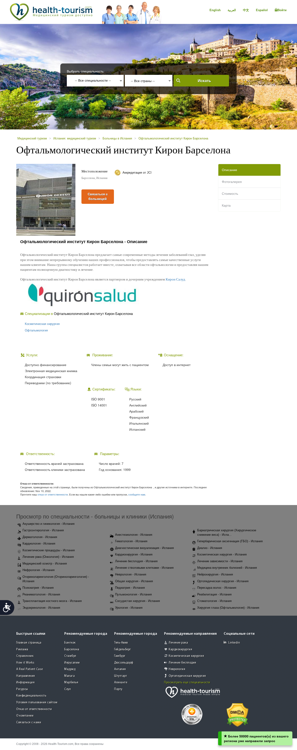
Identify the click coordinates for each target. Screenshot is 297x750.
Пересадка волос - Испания (216, 587)
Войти (282, 10)
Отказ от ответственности (34, 709)
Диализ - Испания (209, 548)
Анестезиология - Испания (133, 534)
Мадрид (69, 669)
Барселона (71, 649)
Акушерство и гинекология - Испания (48, 523)
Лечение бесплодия (182, 662)
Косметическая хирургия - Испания (222, 554)
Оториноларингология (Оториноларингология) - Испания (56, 579)
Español (262, 10)
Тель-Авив (121, 642)
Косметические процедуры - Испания (49, 550)
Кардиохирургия (180, 649)
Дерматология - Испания (40, 537)
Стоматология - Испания (214, 601)
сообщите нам (136, 494)
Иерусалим (72, 662)
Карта (226, 205)
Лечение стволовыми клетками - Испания (144, 567)
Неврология (177, 669)
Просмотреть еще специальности (187, 682)
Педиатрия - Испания (130, 587)
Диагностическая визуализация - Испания (144, 548)
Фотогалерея (232, 182)
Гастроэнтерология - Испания (43, 530)
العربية (232, 10)
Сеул (67, 689)
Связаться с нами (28, 722)
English (215, 10)
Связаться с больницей (98, 196)
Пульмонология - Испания (133, 594)
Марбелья (71, 682)
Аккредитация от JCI (137, 172)
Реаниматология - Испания (41, 594)
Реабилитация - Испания (214, 594)
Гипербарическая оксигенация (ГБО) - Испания (230, 541)
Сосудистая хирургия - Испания (137, 601)
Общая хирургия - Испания (134, 581)
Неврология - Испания (130, 574)
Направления (25, 675)
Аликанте (120, 682)
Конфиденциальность (31, 695)
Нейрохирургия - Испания (215, 574)
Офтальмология (36, 330)
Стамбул (70, 655)
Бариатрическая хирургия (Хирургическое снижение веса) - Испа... (226, 532)
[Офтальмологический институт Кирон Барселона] (45, 199)
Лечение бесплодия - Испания (136, 561)
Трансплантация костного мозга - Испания (52, 601)
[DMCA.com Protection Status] (237, 714)
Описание (229, 170)
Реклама (22, 649)
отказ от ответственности (53, 494)
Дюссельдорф (123, 662)
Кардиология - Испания (39, 543)
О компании (24, 715)
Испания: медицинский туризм (74, 138)
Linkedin (234, 642)
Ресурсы (22, 689)
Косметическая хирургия (42, 324)
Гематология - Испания (131, 541)
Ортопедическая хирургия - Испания (223, 581)
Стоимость (230, 193)
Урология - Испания (128, 607)
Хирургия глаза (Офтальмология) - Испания (228, 607)
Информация (25, 682)
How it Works (25, 662)
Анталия (120, 669)
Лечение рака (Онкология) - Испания (48, 556)
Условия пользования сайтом (36, 702)
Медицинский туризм (32, 138)
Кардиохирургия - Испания (133, 554)
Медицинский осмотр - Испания (45, 563)
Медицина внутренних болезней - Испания (227, 567)
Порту (118, 689)
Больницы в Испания (117, 138)
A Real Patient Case (29, 669)
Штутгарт (120, 675)
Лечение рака (178, 642)
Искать (204, 81)
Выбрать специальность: (85, 71)
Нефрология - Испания (39, 570)
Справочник (24, 655)
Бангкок (70, 642)
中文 (246, 10)
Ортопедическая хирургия (187, 675)
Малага (69, 675)
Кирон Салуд (175, 279)
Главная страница (28, 642)
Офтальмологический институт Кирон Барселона (173, 138)
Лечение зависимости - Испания (219, 561)
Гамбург (120, 655)
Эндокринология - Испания (41, 607)
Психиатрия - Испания (38, 587)
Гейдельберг (122, 649)
